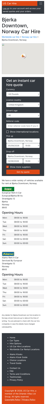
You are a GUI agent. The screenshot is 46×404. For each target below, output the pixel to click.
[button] (23, 56)
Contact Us (15, 368)
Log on (6, 8)
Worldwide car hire (10, 37)
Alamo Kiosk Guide (18, 357)
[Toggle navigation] (40, 3)
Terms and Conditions (20, 374)
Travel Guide (15, 363)
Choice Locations (18, 360)
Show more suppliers (20, 167)
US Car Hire (10, 3)
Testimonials (15, 377)
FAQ (11, 371)
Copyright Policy (12, 399)
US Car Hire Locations (20, 346)
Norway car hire (29, 37)
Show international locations (24, 131)
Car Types (14, 340)
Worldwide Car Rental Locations (24, 349)
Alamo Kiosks (16, 354)
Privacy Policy (16, 380)
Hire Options (15, 343)
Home (12, 337)
